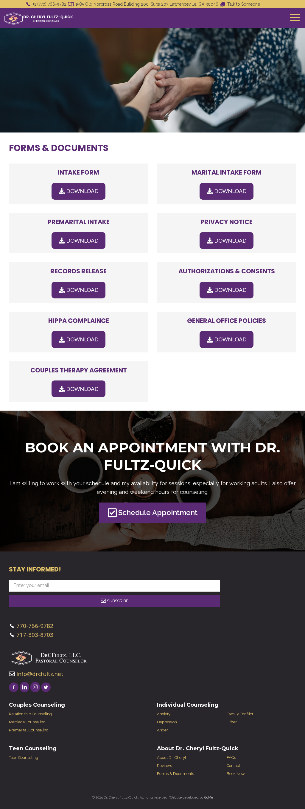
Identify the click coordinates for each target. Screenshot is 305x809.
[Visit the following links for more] (13, 687)
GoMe (208, 797)
